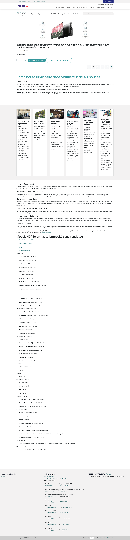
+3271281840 (63, 478)
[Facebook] (89, 67)
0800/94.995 (32, 1)
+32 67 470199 (65, 530)
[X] (93, 67)
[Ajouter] (25, 60)
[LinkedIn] (98, 67)
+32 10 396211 (65, 524)
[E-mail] (111, 67)
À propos (108, 474)
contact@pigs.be (41, 1)
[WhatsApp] (102, 67)
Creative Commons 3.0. (48, 232)
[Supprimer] (18, 60)
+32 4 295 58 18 (67, 507)
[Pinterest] (107, 67)
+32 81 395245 (63, 512)
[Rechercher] (112, 13)
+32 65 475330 (65, 518)
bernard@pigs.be (49, 485)
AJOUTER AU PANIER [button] (37, 60)
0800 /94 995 (51, 478)
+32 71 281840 (64, 485)
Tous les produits (21, 12)
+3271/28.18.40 (23, 1)
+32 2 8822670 (64, 502)
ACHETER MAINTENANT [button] (60, 60)
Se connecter (109, 4)
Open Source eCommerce (106, 538)
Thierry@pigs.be (51, 496)
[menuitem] (57, 7)
